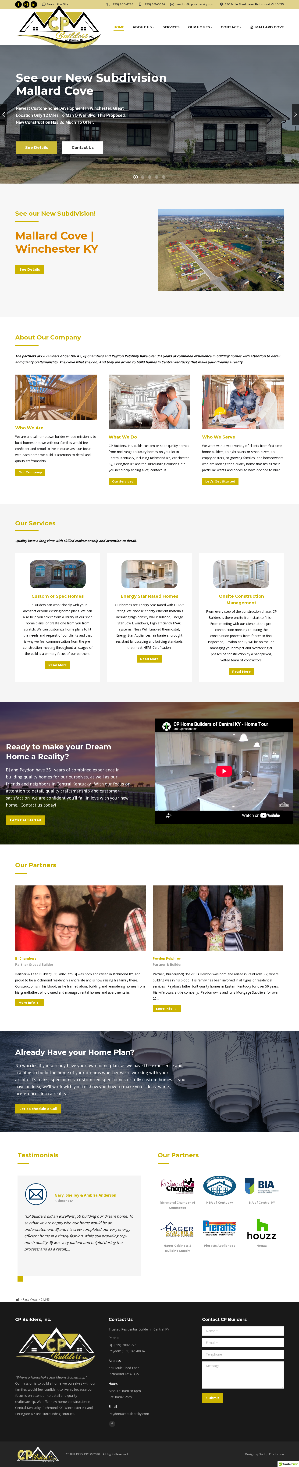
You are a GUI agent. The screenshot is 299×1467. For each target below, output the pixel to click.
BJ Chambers (25, 958)
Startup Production (271, 1454)
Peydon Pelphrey (167, 958)
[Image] (56, 397)
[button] (20, 1279)
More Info (26, 1002)
